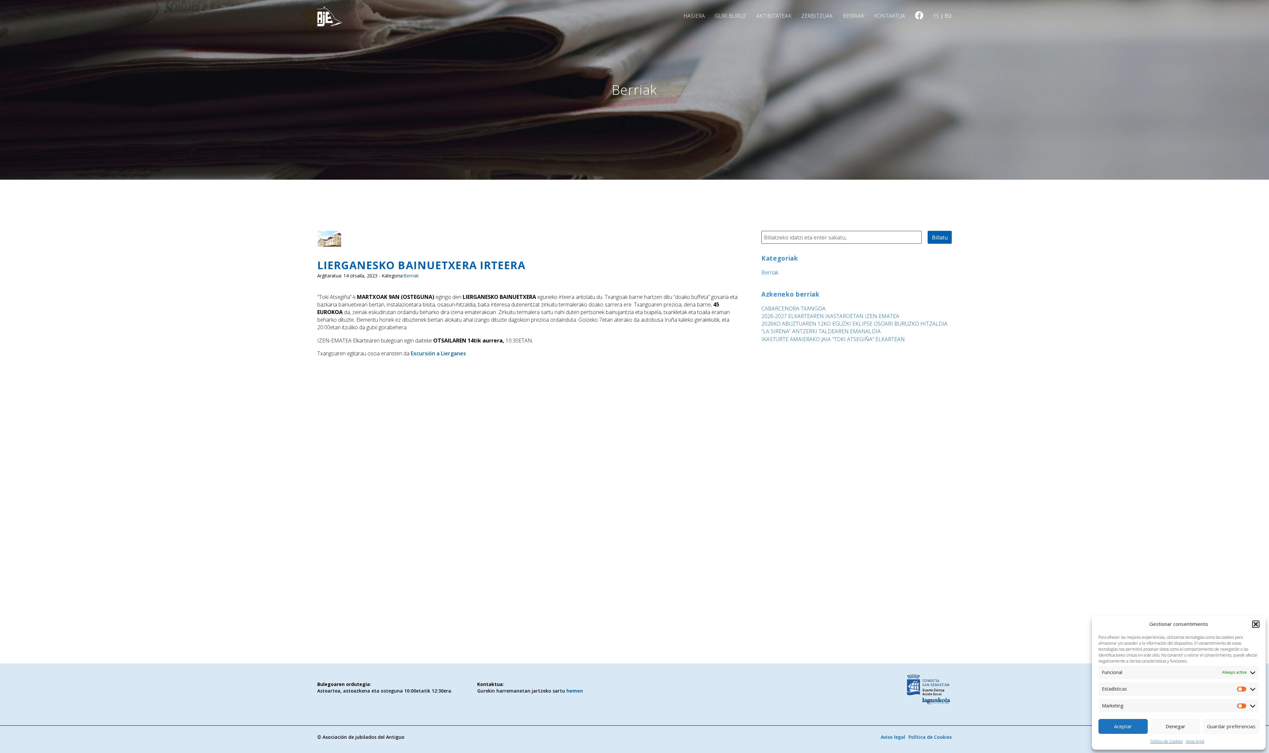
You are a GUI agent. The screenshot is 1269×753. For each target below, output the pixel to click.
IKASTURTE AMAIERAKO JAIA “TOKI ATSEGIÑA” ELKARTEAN (833, 339)
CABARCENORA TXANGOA (793, 308)
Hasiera (694, 15)
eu (948, 15)
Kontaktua (889, 15)
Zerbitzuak (817, 15)
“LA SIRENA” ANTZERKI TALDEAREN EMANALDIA (821, 331)
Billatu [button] (940, 237)
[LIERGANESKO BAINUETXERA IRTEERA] (329, 242)
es (936, 15)
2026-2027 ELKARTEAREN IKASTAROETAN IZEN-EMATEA (830, 316)
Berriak (853, 15)
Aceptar (1123, 726)
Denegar (1175, 726)
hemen (574, 691)
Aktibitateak (773, 15)
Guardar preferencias (1231, 726)
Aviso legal (1195, 741)
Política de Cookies (1166, 741)
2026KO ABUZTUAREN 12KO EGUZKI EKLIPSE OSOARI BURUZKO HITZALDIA (854, 323)
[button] (1255, 624)
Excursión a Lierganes (438, 353)
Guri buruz (730, 15)
